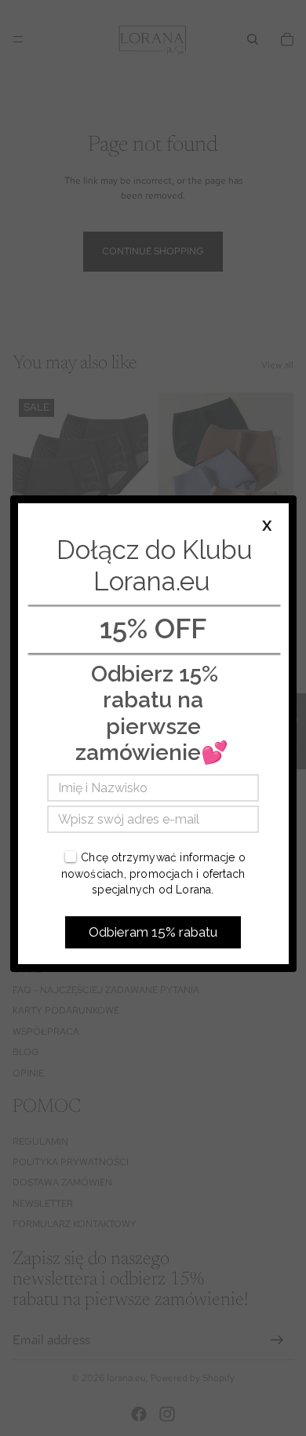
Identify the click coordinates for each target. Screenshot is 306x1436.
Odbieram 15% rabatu (153, 932)
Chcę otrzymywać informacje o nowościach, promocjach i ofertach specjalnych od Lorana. (153, 873)
